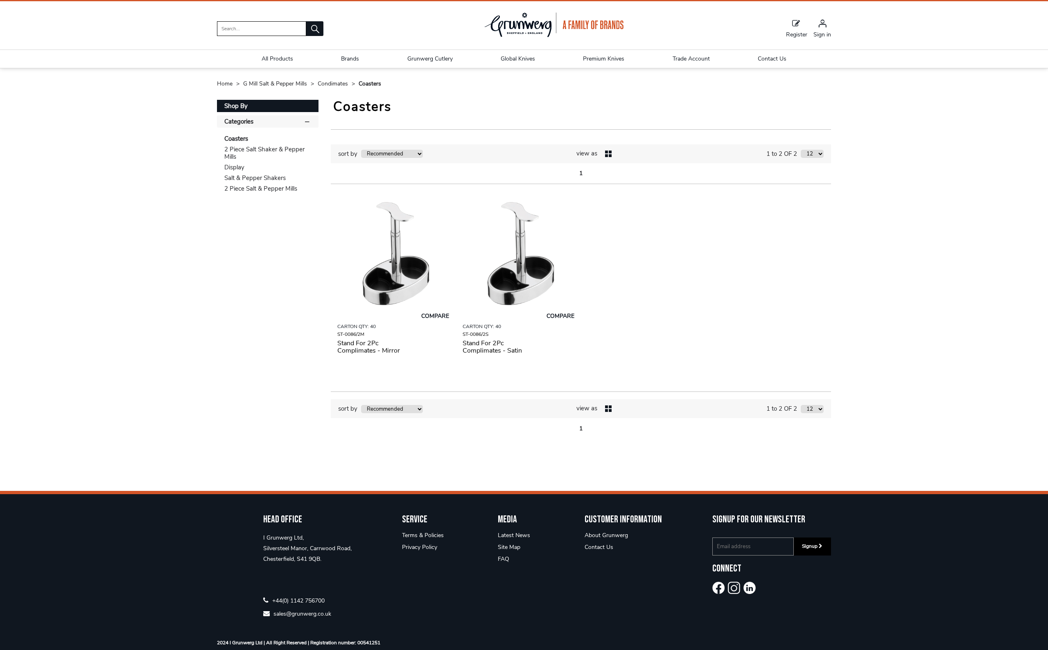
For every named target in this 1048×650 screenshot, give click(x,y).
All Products (277, 59)
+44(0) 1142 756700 (298, 600)
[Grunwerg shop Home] (553, 35)
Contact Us (599, 547)
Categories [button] (238, 121)
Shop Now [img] (393, 371)
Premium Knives (603, 59)
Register (796, 34)
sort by (347, 154)
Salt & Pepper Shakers (255, 178)
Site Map (509, 547)
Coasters (370, 84)
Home (225, 84)
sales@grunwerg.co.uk (301, 613)
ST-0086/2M (350, 334)
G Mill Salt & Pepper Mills (276, 84)
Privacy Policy (419, 547)
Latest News (514, 535)
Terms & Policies (423, 535)
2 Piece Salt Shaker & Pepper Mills (264, 153)
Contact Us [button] (772, 59)
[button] (314, 28)
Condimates (334, 84)
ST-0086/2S (475, 334)
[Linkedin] (749, 588)
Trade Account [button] (691, 59)
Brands (350, 59)
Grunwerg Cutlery (430, 59)
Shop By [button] (236, 106)
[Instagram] (734, 588)
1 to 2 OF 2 (781, 154)
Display (234, 167)
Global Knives (518, 59)
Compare (435, 316)
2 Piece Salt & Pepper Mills (260, 188)
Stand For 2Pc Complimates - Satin (492, 347)
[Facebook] (718, 588)
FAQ (503, 559)
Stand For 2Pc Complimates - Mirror (368, 347)
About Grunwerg (606, 535)
